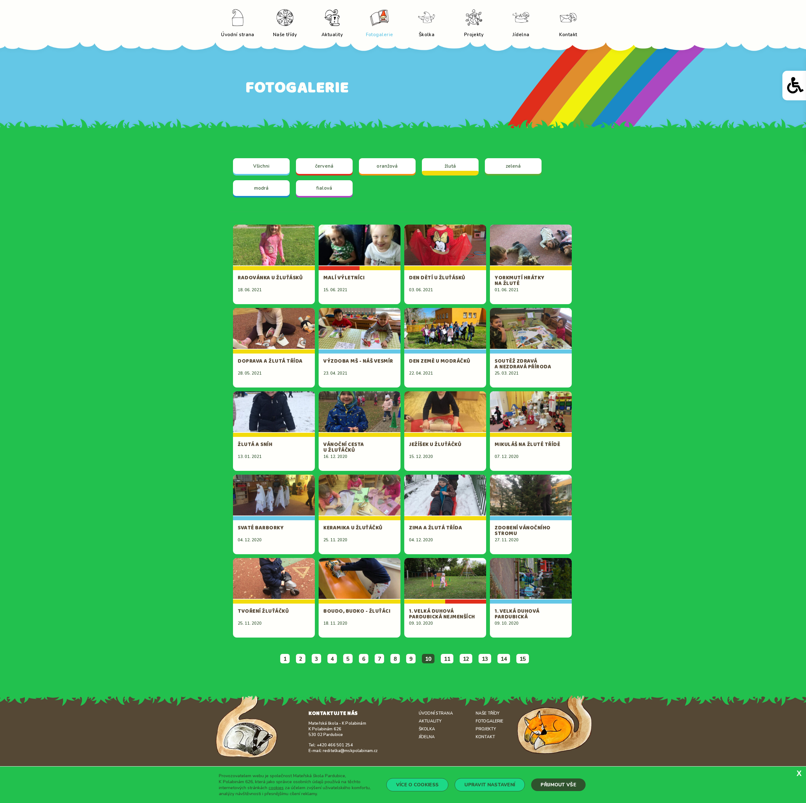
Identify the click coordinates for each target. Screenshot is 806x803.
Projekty (486, 729)
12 (466, 659)
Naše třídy (487, 713)
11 (447, 659)
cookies (276, 788)
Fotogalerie (489, 721)
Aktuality (430, 721)
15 (522, 659)
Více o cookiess (417, 785)
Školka (427, 729)
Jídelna (427, 737)
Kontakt (485, 737)
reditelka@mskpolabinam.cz (350, 751)
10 (428, 659)
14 (504, 659)
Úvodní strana (436, 713)
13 (485, 659)
